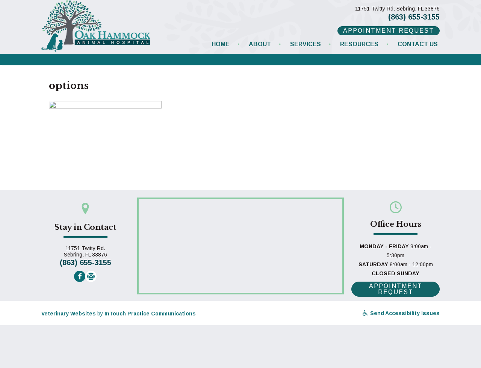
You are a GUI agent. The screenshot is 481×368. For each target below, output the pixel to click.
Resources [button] (359, 44)
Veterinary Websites (68, 314)
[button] (79, 276)
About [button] (260, 44)
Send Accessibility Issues (404, 313)
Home (221, 44)
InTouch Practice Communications (150, 314)
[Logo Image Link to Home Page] (95, 25)
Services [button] (305, 44)
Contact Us (418, 44)
